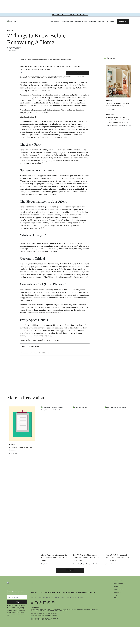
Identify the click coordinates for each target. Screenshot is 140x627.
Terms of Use (78, 76)
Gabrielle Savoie (110, 564)
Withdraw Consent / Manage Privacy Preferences (44, 618)
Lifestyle (111, 21)
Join (77, 73)
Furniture (109, 100)
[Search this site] (132, 22)
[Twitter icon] (49, 602)
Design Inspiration (66, 21)
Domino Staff (14, 453)
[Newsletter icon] (32, 602)
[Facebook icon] (44, 602)
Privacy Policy (43, 77)
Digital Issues (117, 598)
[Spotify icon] (53, 602)
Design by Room (53, 21)
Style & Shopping (89, 21)
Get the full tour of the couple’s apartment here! (39, 340)
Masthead (34, 597)
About (34, 592)
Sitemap (80, 597)
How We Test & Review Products (79, 592)
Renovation (78, 21)
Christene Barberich (28, 117)
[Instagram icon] (36, 602)
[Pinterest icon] (40, 602)
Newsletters (122, 21)
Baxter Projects (38, 95)
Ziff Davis (42, 613)
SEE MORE (70, 570)
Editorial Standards (44, 353)
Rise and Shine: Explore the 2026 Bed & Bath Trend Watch (70, 15)
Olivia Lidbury (111, 125)
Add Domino (12, 50)
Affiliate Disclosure (46, 597)
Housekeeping (102, 21)
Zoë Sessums (111, 109)
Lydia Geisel (46, 564)
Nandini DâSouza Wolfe (15, 47)
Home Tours (110, 114)
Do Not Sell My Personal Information (41, 619)
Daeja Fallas (84, 564)
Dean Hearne (127, 125)
